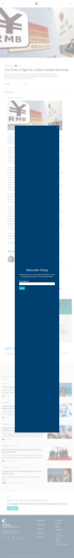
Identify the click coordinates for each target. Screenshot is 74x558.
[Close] (57, 127)
